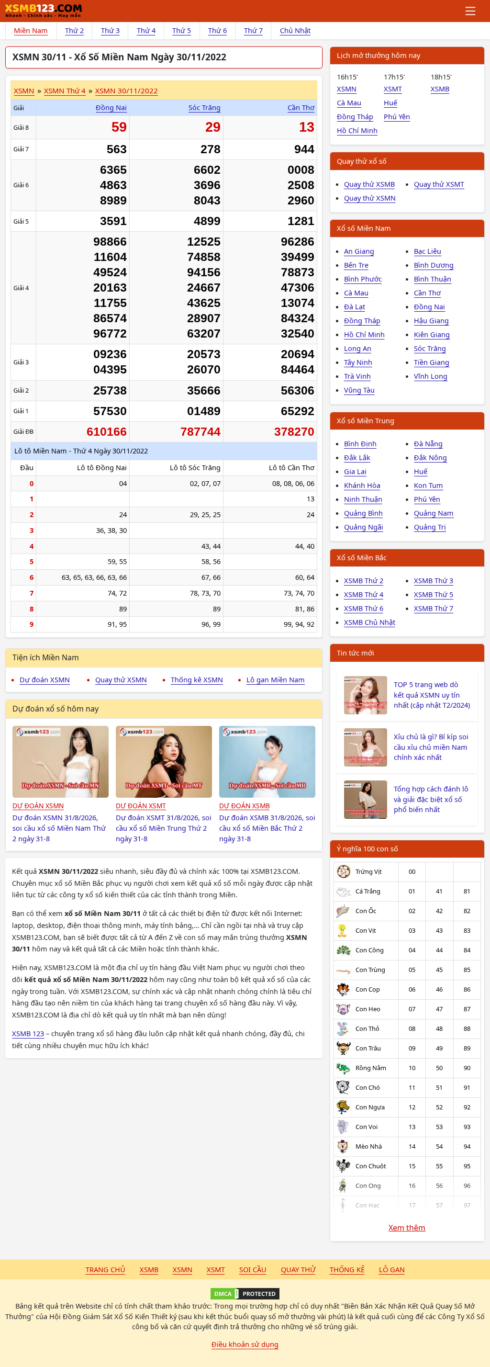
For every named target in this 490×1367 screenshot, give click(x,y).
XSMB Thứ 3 (433, 580)
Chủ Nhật (295, 30)
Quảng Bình (363, 513)
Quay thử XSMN (121, 679)
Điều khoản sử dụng (245, 1344)
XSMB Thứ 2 (363, 580)
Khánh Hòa (362, 485)
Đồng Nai (111, 107)
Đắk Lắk (357, 457)
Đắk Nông (430, 457)
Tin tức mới (355, 652)
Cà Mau (349, 102)
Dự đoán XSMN (45, 679)
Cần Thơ (301, 107)
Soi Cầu (253, 1269)
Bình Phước (363, 278)
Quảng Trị (430, 526)
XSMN (24, 90)
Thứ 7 (253, 30)
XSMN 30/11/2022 (126, 90)
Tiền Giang (431, 362)
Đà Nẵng (428, 443)
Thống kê (347, 1269)
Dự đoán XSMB (244, 805)
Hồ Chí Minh (357, 130)
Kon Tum (428, 485)
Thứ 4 (146, 30)
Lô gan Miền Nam (275, 679)
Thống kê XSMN (197, 679)
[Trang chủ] (43, 11)
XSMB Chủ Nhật (369, 622)
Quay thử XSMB (369, 184)
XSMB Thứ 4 (363, 594)
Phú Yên (397, 116)
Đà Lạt (354, 306)
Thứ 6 (217, 30)
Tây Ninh (358, 362)
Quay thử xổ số (362, 161)
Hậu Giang (431, 320)
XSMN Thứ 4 (65, 90)
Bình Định (360, 443)
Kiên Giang (432, 334)
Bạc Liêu (427, 251)
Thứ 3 (110, 30)
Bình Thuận (432, 278)
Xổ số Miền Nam (364, 228)
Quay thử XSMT (439, 184)
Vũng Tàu (359, 390)
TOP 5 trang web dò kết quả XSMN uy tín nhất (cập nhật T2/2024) (432, 694)
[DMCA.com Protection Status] (245, 1294)
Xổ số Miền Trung (365, 420)
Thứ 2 (74, 30)
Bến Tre (356, 265)
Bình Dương (434, 265)
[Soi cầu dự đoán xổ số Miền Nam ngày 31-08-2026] (60, 762)
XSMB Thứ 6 (363, 608)
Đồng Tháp (355, 116)
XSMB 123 (28, 1033)
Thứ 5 (181, 30)
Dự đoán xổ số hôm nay (55, 708)
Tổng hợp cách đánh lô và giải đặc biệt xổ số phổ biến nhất (431, 799)
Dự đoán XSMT (141, 805)
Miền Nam (31, 30)
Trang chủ (105, 1269)
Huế (390, 102)
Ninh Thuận (363, 499)
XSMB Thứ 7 (433, 608)
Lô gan (392, 1269)
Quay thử (298, 1269)
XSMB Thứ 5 (433, 594)
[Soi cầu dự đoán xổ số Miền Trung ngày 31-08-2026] (164, 762)
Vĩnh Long (430, 376)
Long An (357, 348)
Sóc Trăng (205, 107)
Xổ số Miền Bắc (362, 557)
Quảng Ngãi (363, 526)
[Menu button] (471, 11)
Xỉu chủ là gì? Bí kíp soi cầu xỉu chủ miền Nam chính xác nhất (431, 747)
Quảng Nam (434, 513)
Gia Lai (355, 471)
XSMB (440, 88)
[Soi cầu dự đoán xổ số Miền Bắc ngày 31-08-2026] (267, 762)
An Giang (359, 251)
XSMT (393, 88)
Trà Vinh (357, 376)
